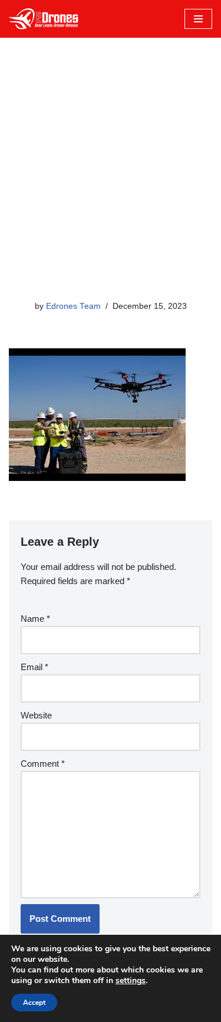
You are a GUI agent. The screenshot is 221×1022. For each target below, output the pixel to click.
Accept (34, 1002)
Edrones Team (73, 306)
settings (131, 980)
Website (36, 715)
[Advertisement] (110, 183)
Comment (43, 764)
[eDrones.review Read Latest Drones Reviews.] (44, 18)
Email (34, 667)
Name (35, 619)
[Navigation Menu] (198, 19)
